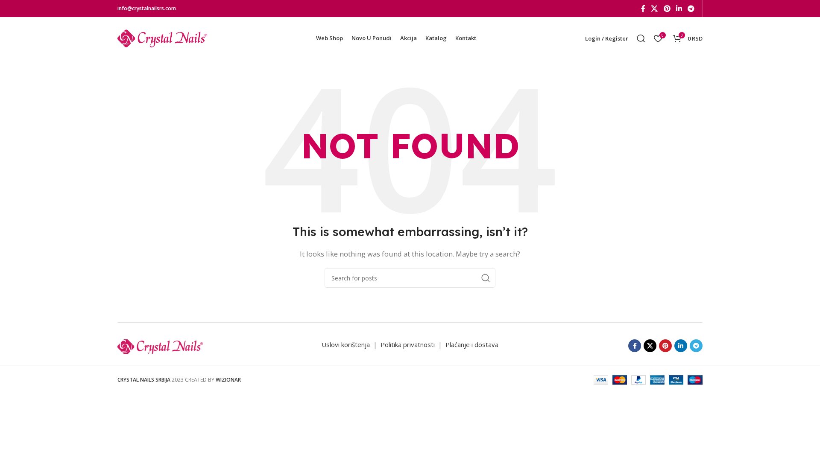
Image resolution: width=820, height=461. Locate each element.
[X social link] (654, 8)
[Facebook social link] (643, 8)
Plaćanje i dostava (471, 344)
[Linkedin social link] (679, 8)
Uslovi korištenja (346, 344)
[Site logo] (162, 37)
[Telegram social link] (691, 8)
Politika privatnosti (408, 344)
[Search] (641, 38)
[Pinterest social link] (667, 8)
